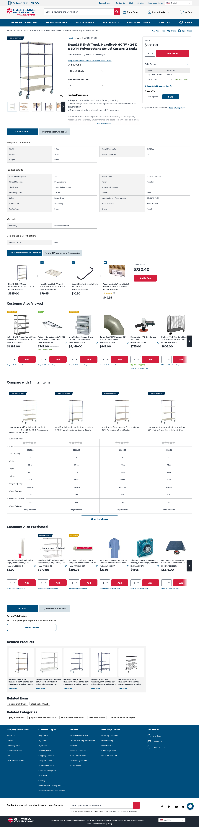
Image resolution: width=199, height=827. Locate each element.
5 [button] (70, 85)
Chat (131, 3)
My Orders (42, 745)
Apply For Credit (45, 760)
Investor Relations (14, 750)
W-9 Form (42, 775)
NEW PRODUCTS (111, 22)
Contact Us (120, 3)
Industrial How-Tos (109, 755)
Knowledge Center (155, 3)
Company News (13, 745)
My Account (43, 740)
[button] (178, 3)
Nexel (70, 38)
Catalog (140, 3)
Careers (10, 740)
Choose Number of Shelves (52, 548)
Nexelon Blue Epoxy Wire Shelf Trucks (81, 30)
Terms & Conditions (94, 824)
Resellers (73, 745)
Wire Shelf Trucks (53, 30)
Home (9, 30)
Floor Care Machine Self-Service (51, 790)
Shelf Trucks (37, 30)
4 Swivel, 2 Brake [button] (77, 70)
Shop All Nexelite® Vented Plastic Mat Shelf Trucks (89, 60)
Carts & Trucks (22, 30)
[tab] (22, 131)
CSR (8, 755)
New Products (106, 745)
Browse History (105, 3)
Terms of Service (128, 811)
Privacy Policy (114, 811)
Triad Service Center (78, 755)
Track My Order (44, 750)
